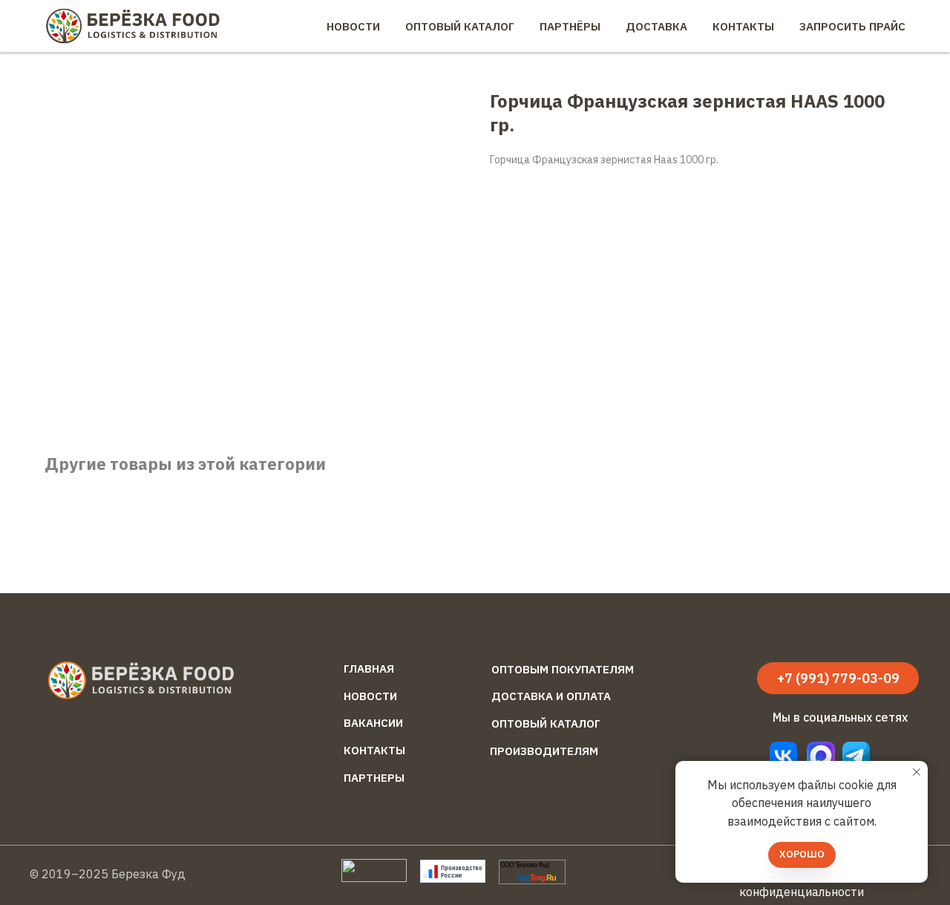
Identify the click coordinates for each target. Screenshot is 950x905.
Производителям (544, 751)
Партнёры (570, 26)
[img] (856, 755)
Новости (353, 26)
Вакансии (373, 723)
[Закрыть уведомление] (916, 772)
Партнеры (374, 778)
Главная (369, 668)
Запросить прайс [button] (852, 26)
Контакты (743, 26)
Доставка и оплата (551, 696)
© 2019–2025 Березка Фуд (108, 873)
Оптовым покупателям (562, 669)
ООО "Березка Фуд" (525, 865)
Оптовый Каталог (459, 26)
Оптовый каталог (545, 723)
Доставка (656, 26)
